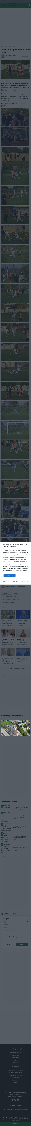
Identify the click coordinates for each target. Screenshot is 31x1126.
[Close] (27, 545)
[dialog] (15, 563)
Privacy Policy (25, 581)
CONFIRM (9, 575)
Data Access (15, 581)
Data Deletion (5, 581)
